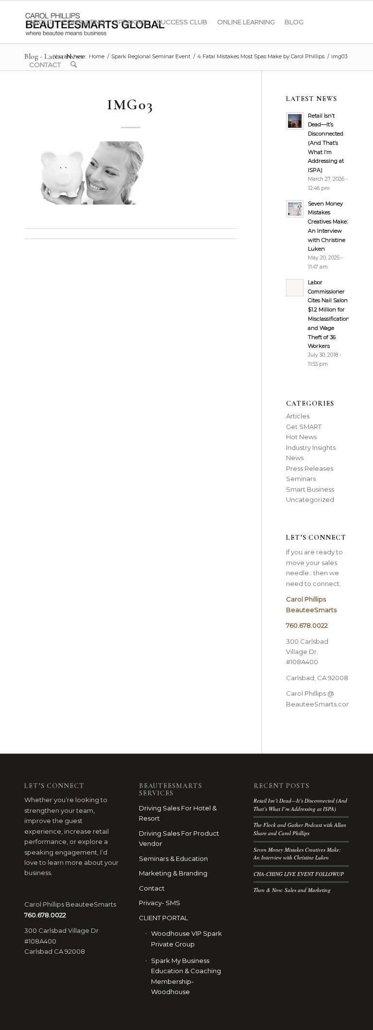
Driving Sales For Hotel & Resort (178, 813)
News (295, 458)
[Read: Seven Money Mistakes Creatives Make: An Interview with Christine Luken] (295, 209)
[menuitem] (40, 21)
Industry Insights (311, 447)
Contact (152, 888)
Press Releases (309, 468)
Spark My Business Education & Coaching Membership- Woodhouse (186, 976)
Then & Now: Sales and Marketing (292, 889)
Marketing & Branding (173, 873)
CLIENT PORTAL (163, 918)
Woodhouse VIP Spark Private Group (186, 938)
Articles (297, 416)
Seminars (301, 478)
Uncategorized (310, 499)
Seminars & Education (173, 858)
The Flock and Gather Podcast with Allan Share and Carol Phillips (300, 829)
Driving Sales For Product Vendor (179, 838)
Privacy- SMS (159, 903)
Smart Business (310, 489)
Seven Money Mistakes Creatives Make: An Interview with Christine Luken (297, 853)
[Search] (74, 64)
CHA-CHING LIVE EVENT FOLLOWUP (299, 873)
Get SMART (304, 426)
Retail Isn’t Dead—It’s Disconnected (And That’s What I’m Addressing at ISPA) (326, 143)
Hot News (301, 437)
